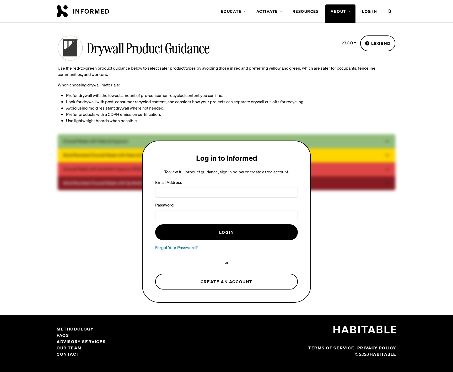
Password (164, 205)
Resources (306, 11)
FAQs (63, 335)
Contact (68, 354)
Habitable (383, 354)
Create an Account (226, 282)
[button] (390, 13)
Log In (369, 11)
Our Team (69, 348)
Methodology (75, 329)
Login (226, 232)
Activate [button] (267, 11)
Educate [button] (232, 11)
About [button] (339, 11)
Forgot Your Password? (176, 247)
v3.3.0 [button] (347, 43)
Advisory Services (81, 341)
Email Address (168, 182)
